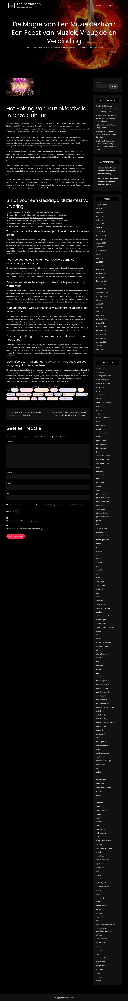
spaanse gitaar (101, 883)
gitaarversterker (102, 513)
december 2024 (102, 281)
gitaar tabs (100, 505)
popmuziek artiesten (103, 787)
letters (98, 631)
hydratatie (49, 394)
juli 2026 (99, 209)
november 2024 (101, 285)
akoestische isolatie (103, 383)
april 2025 (99, 266)
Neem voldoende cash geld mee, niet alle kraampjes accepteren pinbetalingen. (38, 215)
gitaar (98, 490)
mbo (97, 650)
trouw (98, 921)
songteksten (100, 867)
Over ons (99, 5)
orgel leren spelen (102, 753)
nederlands (100, 711)
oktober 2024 (101, 289)
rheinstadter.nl (29, 4)
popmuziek (100, 783)
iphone (98, 543)
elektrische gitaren (103, 463)
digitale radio (101, 440)
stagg (98, 894)
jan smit (99, 551)
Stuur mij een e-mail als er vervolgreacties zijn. (23, 521)
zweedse (99, 981)
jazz (97, 574)
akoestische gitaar (102, 379)
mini (97, 662)
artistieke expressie (41, 390)
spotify (98, 890)
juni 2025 (99, 258)
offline (98, 738)
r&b (97, 799)
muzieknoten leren (103, 703)
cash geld (54, 390)
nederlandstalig (101, 715)
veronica (99, 946)
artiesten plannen (26, 390)
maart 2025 (100, 270)
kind (97, 593)
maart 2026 (100, 224)
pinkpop (99, 772)
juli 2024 (99, 300)
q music (99, 791)
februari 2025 (101, 273)
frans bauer (100, 471)
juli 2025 (99, 254)
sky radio (99, 863)
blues (98, 421)
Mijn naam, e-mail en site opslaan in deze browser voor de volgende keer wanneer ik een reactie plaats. (47, 505)
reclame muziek (102, 810)
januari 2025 (100, 277)
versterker (100, 950)
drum (98, 452)
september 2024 (102, 292)
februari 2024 (101, 319)
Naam (9, 473)
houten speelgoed (102, 540)
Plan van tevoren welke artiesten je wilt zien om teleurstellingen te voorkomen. (38, 221)
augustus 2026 (101, 205)
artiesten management (104, 402)
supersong (100, 898)
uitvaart (99, 935)
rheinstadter (13, 387)
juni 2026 (99, 212)
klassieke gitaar (101, 620)
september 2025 (102, 247)
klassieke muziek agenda (105, 627)
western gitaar (101, 965)
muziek (98, 677)
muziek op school (102, 692)
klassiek (99, 612)
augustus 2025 (101, 251)
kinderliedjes (101, 604)
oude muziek (101, 764)
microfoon (100, 658)
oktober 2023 (101, 334)
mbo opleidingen (102, 654)
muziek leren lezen (103, 684)
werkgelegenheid (66, 399)
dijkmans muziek (102, 448)
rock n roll (99, 837)
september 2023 (102, 338)
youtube (99, 977)
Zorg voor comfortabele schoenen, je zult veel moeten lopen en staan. (34, 212)
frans (98, 467)
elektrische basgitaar (103, 456)
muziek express (101, 681)
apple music (100, 395)
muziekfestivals (82, 394)
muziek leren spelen (103, 688)
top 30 (98, 909)
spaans (98, 875)
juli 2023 (99, 346)
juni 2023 (99, 350)
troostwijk (99, 917)
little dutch (100, 635)
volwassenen (100, 962)
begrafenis (100, 414)
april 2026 (99, 220)
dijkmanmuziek (101, 444)
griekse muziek (101, 528)
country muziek (102, 433)
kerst (98, 578)
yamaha (98, 973)
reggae (98, 814)
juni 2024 (99, 304)
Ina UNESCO (103, 178)
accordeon (100, 372)
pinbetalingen (24, 399)
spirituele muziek (102, 886)
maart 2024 (100, 315)
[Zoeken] (118, 5)
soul (97, 871)
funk (97, 479)
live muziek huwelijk (103, 642)
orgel (98, 749)
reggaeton (99, 818)
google (98, 521)
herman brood (101, 532)
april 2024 (99, 311)
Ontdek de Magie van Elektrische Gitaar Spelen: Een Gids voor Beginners (107, 109)
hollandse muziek (102, 536)
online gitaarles (101, 742)
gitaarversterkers (102, 517)
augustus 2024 (101, 296)
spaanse (99, 879)
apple (98, 391)
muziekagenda (101, 696)
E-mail (9, 483)
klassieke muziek (102, 623)
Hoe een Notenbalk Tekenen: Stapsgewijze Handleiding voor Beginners (106, 118)
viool (97, 954)
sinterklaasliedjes (102, 860)
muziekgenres (12, 399)
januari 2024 (100, 323)
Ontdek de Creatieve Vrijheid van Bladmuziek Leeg (108, 171)
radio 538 (99, 803)
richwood (99, 822)
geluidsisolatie (101, 482)
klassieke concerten (103, 616)
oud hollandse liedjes (103, 761)
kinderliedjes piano (103, 608)
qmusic (98, 795)
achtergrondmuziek (103, 376)
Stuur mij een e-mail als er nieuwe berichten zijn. (24, 529)
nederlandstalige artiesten (105, 722)
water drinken (52, 399)
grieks (98, 524)
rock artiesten (101, 833)
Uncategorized (49, 387)
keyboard (99, 589)
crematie (99, 437)
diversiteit (11, 394)
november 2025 (101, 239)
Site (7, 493)
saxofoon (99, 844)
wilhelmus (99, 969)
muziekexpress (101, 700)
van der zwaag (101, 943)
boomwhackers (101, 425)
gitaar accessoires (102, 494)
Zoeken (98, 82)
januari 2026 (100, 231)
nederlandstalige (102, 719)
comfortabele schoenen (68, 390)
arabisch (99, 399)
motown (99, 669)
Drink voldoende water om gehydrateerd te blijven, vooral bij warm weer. (36, 218)
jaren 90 (99, 570)
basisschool (100, 406)
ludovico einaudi (102, 646)
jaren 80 (99, 566)
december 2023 (102, 327)
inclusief (58, 394)
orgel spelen (100, 757)
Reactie (9, 442)
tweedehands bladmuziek (105, 924)
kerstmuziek (100, 585)
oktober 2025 (101, 243)
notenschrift (100, 734)
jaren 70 (99, 562)
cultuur (81, 390)
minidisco (99, 665)
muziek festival (69, 394)
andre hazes (100, 387)
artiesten (15, 390)
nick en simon (101, 726)
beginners (99, 410)
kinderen (99, 601)
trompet (99, 913)
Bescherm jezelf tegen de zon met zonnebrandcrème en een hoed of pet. (36, 223)
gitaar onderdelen (102, 501)
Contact (110, 5)
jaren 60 (99, 559)
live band (99, 639)
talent (34, 399)
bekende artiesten (102, 418)
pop (97, 776)
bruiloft (98, 429)
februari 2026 (101, 228)
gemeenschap (38, 394)
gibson (98, 486)
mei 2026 (99, 216)
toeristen (42, 399)
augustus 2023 (101, 342)
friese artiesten (101, 475)
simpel (98, 852)
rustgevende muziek (103, 841)
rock (97, 825)
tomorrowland (101, 905)
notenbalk (99, 730)
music (98, 673)
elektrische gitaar (102, 460)
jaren (98, 555)
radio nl (99, 806)
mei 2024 (99, 308)
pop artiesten (101, 780)
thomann (99, 902)
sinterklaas (100, 856)
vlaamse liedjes (101, 958)
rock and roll (100, 829)
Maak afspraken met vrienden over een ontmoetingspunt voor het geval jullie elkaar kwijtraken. (44, 226)
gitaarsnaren (100, 509)
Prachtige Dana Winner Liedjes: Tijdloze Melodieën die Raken (106, 134)
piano (98, 768)
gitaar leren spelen (103, 498)
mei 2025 (99, 262)
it (96, 547)
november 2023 (101, 331)
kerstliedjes (100, 581)
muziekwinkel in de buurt (105, 707)
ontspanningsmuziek (103, 745)
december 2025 (102, 235)
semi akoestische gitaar (104, 848)
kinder (98, 597)
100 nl (98, 368)
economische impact (23, 394)
